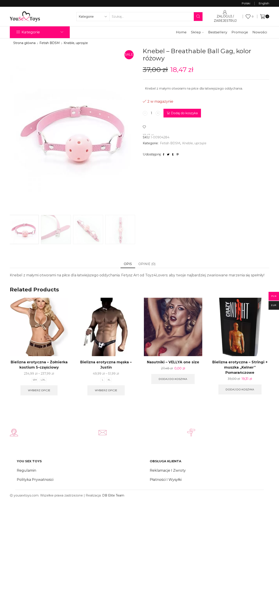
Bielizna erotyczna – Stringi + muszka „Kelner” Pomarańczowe (240, 367)
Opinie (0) (146, 264)
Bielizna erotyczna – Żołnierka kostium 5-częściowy (39, 364)
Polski (246, 3)
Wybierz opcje (39, 390)
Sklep (196, 32)
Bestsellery (217, 32)
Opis (128, 264)
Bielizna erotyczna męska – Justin (106, 364)
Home (181, 32)
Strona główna (24, 43)
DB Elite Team (113, 495)
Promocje (239, 32)
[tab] (128, 264)
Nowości (259, 32)
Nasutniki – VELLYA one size (173, 362)
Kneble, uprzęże (76, 43)
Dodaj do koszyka (184, 113)
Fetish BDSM (49, 43)
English (264, 3)
